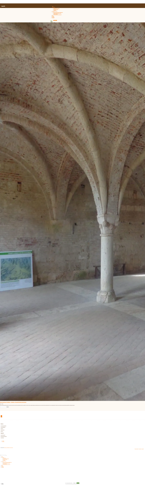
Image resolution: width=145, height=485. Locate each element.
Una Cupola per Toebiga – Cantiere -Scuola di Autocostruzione (13, 402)
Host (52, 6)
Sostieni (3, 466)
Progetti (55, 10)
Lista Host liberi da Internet (57, 14)
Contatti (53, 17)
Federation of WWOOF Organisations (8, 447)
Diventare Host (56, 9)
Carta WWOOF (3, 427)
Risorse (53, 11)
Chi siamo (53, 7)
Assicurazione (5, 463)
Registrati (55, 20)
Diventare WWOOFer (57, 8)
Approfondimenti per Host (57, 13)
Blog (52, 15)
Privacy (2, 431)
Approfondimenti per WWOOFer (58, 12)
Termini (2, 428)
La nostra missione (3, 425)
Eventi (53, 16)
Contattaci (2, 437)
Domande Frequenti (4, 436)
